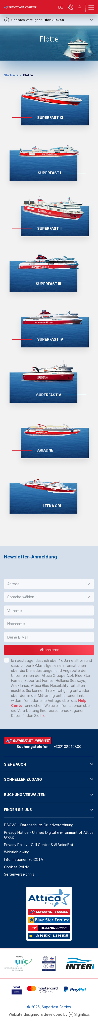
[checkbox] (6, 660)
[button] (49, 584)
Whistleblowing (16, 852)
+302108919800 (67, 746)
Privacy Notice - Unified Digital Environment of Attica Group (48, 835)
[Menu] (91, 7)
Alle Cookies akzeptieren (49, 1014)
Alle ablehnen (49, 1000)
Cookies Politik (16, 867)
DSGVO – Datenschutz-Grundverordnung (38, 825)
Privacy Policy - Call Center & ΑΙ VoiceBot (38, 845)
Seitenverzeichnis (19, 874)
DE (60, 7)
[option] (49, 43)
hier (43, 715)
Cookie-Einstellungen (49, 987)
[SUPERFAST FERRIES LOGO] (20, 7)
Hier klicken (53, 20)
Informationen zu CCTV (23, 859)
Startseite (11, 75)
